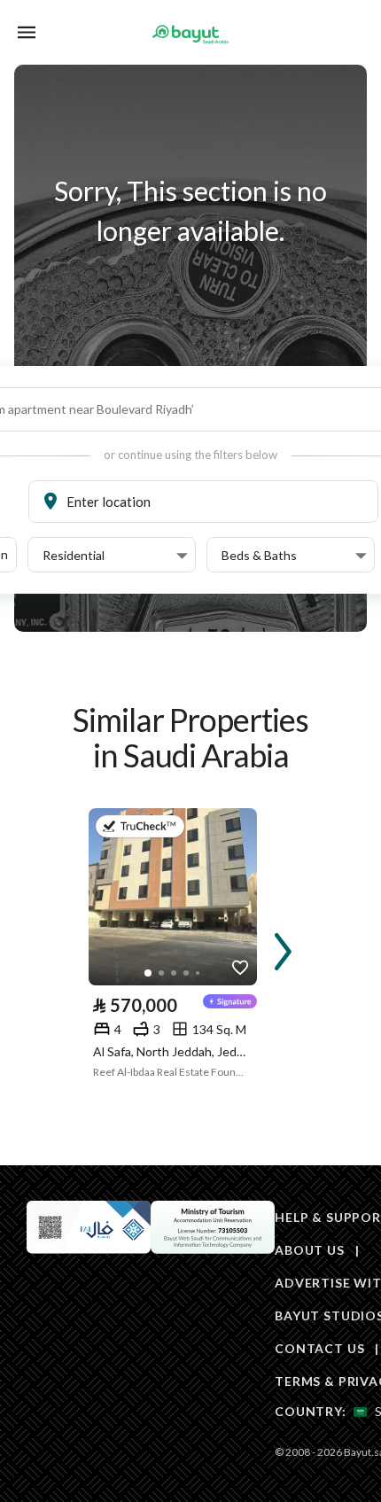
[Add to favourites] (240, 968)
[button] (115, 555)
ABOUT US (310, 1249)
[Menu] (26, 32)
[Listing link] (173, 896)
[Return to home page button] (190, 33)
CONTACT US (319, 1348)
